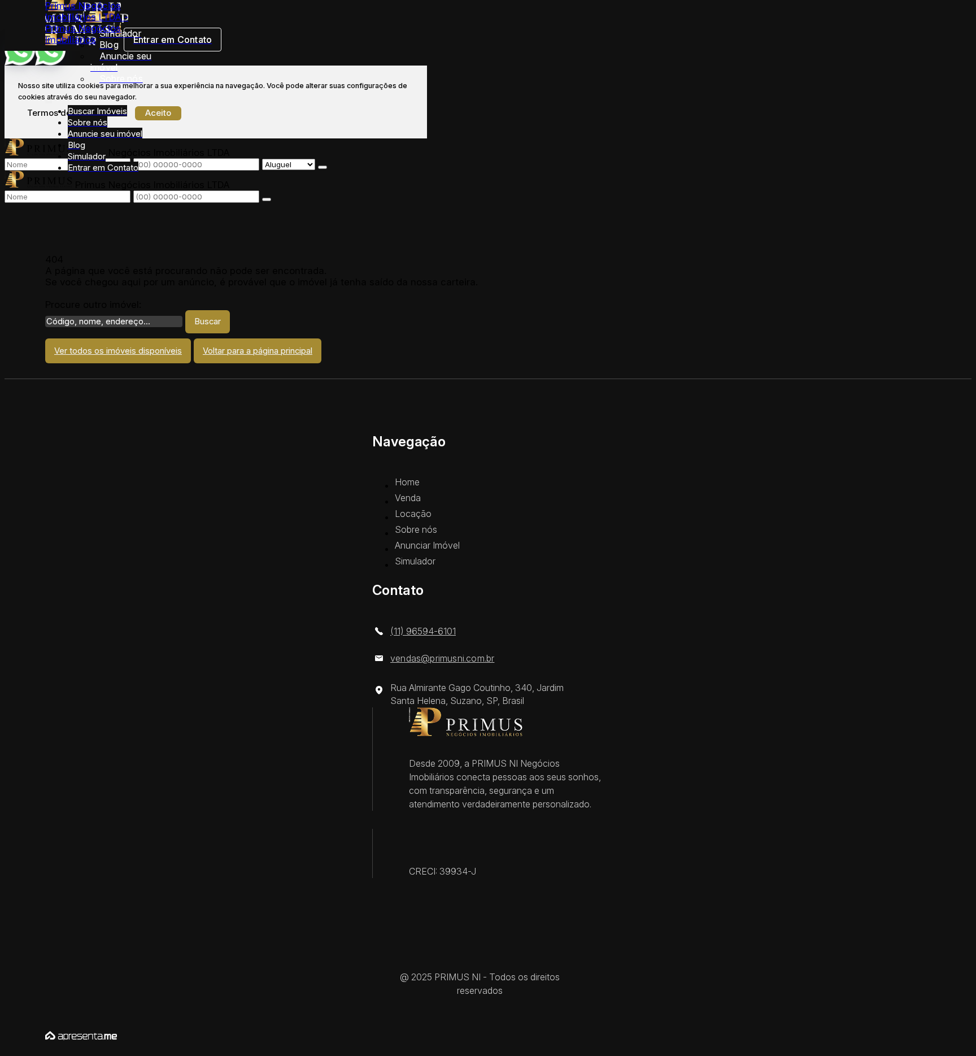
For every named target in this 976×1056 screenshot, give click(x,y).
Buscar (207, 321)
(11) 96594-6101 (423, 631)
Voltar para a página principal (257, 351)
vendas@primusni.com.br (442, 658)
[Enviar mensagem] (322, 167)
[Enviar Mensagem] (266, 199)
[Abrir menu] (48, 99)
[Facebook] (488, 960)
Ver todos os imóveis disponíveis (118, 351)
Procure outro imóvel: (93, 304)
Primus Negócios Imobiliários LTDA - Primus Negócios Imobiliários (86, 22)
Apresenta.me (76, 1034)
